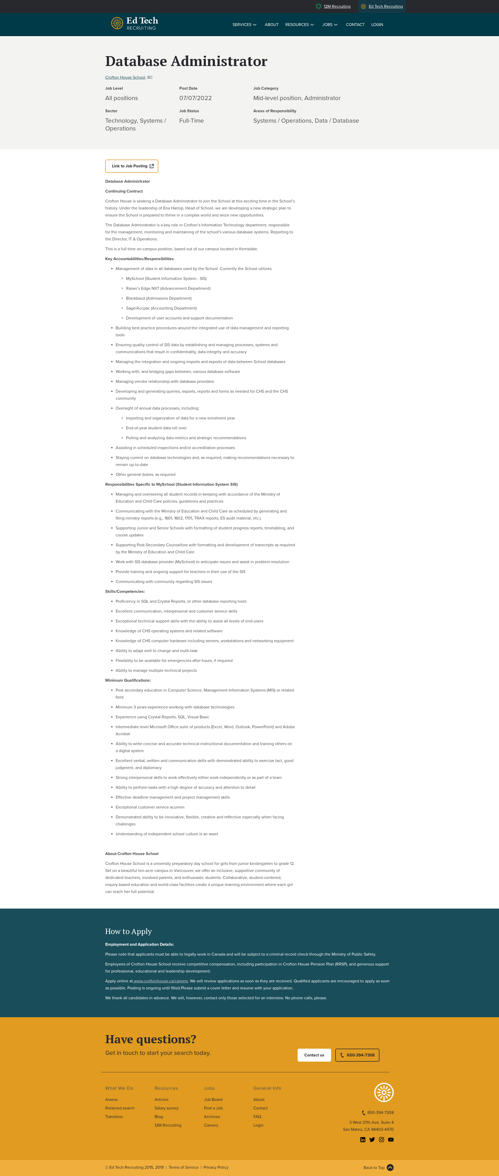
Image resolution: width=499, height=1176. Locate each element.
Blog (159, 1116)
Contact (355, 24)
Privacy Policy (215, 1167)
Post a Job (213, 1108)
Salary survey (167, 1108)
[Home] (135, 24)
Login (377, 24)
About (272, 24)
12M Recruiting (337, 6)
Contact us (314, 1055)
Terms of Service (184, 1167)
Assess (111, 1099)
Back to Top (374, 1167)
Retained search (120, 1108)
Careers (211, 1125)
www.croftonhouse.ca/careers (160, 981)
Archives (212, 1116)
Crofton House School (125, 77)
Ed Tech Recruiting (386, 6)
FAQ (257, 1116)
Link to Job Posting (129, 166)
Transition (114, 1116)
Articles (161, 1099)
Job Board (213, 1099)
